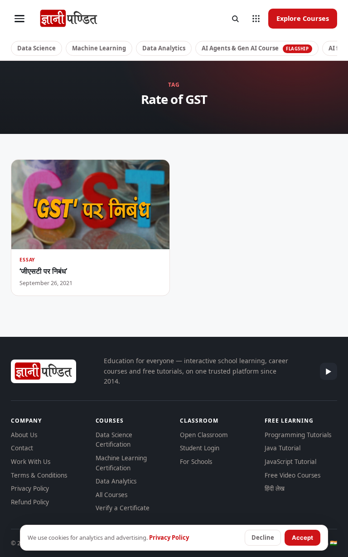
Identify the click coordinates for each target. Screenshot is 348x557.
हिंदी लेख (275, 488)
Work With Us (30, 462)
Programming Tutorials (298, 435)
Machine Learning (99, 48)
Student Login (199, 448)
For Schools (196, 462)
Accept (302, 537)
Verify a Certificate (123, 508)
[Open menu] (19, 18)
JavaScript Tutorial (290, 462)
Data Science (36, 48)
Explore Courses (302, 18)
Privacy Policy (30, 488)
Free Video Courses (292, 475)
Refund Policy (30, 502)
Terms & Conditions (39, 475)
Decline (262, 537)
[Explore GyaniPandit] (256, 18)
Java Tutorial (282, 448)
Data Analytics (163, 48)
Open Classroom (204, 435)
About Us (24, 435)
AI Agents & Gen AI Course (255, 48)
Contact (22, 448)
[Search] (235, 18)
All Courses (111, 495)
